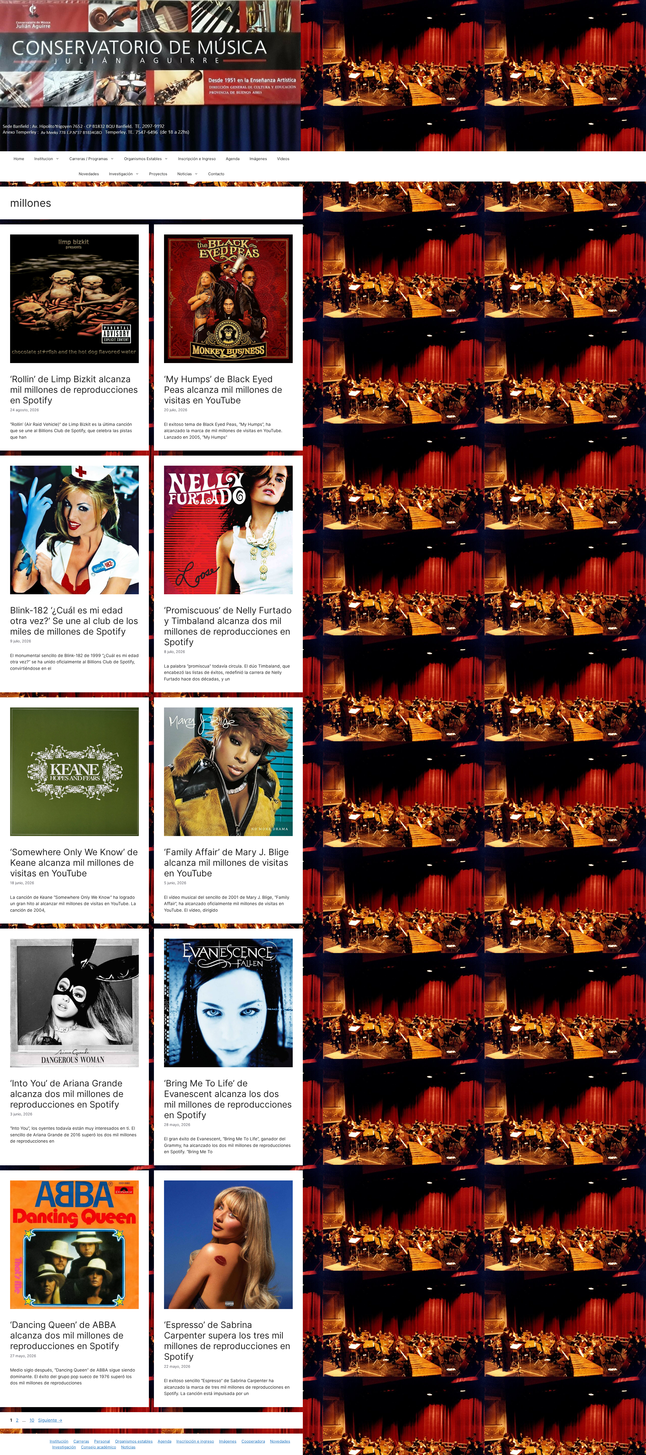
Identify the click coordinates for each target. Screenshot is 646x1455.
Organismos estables (134, 1441)
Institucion (43, 158)
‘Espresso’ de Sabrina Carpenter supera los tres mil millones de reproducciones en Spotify (227, 1340)
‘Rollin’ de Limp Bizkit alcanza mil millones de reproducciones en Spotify (74, 389)
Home (19, 158)
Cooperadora (253, 1441)
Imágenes (258, 158)
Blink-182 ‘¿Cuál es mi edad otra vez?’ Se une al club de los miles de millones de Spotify (74, 621)
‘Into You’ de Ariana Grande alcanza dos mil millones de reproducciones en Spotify (66, 1094)
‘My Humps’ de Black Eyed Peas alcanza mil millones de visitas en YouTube (223, 389)
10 (32, 1420)
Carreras (81, 1441)
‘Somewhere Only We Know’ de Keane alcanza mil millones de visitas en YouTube (74, 862)
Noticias (184, 173)
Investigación (121, 173)
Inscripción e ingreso (195, 1441)
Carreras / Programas (88, 158)
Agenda (232, 158)
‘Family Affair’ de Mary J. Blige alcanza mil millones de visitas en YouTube (226, 862)
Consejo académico (98, 1447)
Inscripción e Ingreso (197, 158)
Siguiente (50, 1420)
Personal (102, 1441)
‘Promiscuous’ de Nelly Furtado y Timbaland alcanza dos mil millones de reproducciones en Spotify (228, 626)
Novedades (89, 173)
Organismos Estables (143, 158)
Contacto (216, 173)
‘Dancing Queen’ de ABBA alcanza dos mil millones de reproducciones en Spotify (66, 1335)
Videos (283, 158)
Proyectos (158, 173)
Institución (59, 1441)
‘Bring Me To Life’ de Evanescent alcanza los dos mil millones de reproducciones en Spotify (228, 1099)
